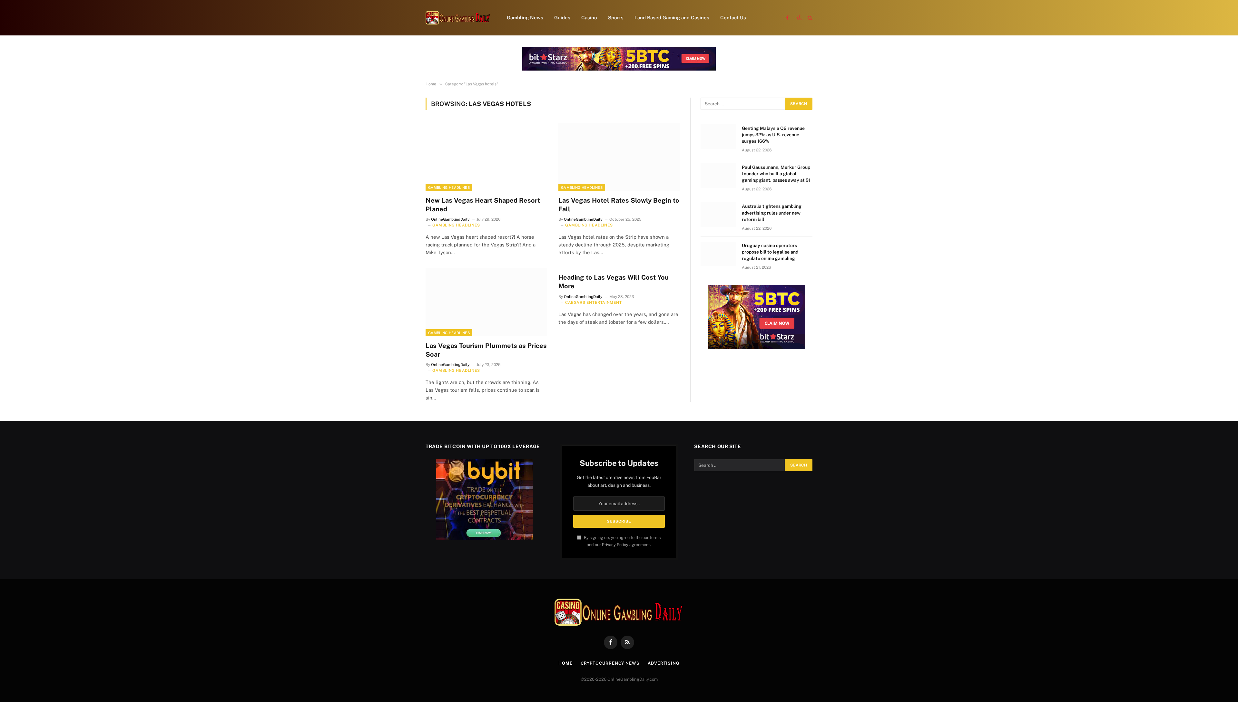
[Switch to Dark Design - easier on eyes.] (799, 17)
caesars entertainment (593, 302)
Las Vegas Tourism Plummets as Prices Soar (486, 350)
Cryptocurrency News (610, 663)
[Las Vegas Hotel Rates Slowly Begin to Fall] (619, 157)
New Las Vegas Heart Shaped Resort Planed (483, 205)
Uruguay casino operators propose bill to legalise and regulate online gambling (770, 252)
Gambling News (525, 17)
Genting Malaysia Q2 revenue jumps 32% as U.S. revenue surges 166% (773, 135)
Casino (589, 17)
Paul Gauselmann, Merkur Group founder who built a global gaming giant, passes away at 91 (776, 174)
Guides (562, 17)
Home (565, 663)
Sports (616, 17)
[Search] (809, 18)
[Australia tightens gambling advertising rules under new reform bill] (718, 214)
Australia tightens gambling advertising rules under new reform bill (771, 213)
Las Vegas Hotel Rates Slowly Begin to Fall (618, 205)
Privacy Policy (615, 544)
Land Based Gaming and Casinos (671, 17)
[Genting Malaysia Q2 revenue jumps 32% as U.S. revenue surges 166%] (718, 136)
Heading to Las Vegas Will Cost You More (613, 282)
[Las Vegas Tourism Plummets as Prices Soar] (486, 302)
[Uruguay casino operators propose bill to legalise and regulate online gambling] (718, 254)
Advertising (664, 663)
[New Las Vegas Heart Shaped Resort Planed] (486, 157)
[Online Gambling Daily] (458, 17)
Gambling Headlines (449, 187)
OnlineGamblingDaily (450, 219)
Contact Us (733, 17)
